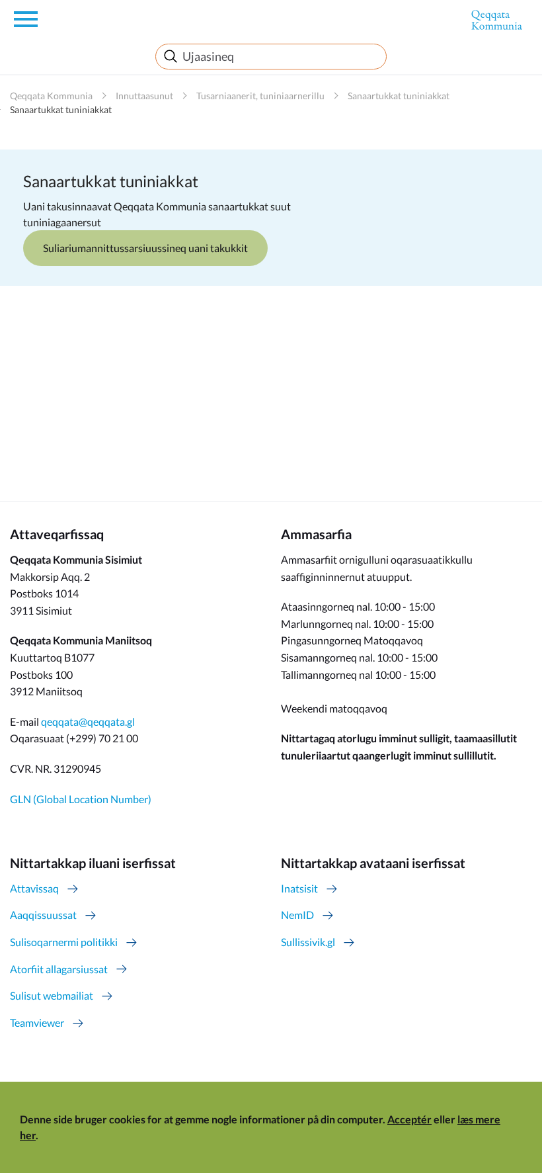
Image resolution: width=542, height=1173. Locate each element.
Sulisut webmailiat (51, 995)
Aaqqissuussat (43, 914)
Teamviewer (37, 1022)
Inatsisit (299, 888)
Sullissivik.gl (308, 941)
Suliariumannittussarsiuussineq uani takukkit (145, 247)
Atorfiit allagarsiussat (59, 969)
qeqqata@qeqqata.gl (88, 721)
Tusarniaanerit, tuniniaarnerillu (260, 95)
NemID (297, 914)
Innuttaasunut (144, 95)
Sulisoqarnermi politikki (64, 941)
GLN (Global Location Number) (80, 799)
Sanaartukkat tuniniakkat (398, 95)
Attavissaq (34, 888)
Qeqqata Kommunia (51, 95)
